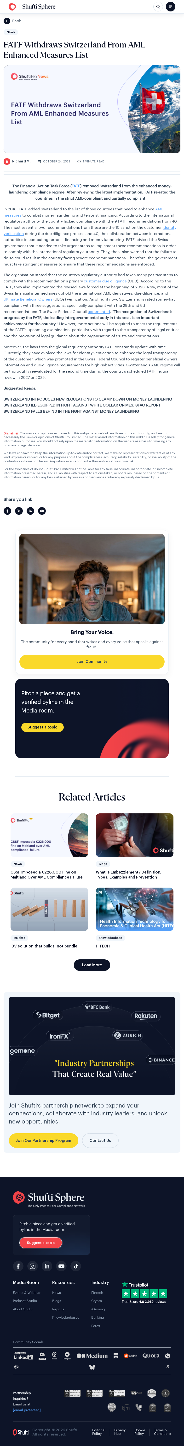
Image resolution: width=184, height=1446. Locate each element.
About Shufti (23, 1309)
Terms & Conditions (162, 1432)
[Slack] (16, 1367)
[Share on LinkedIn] (30, 511)
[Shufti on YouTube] (42, 511)
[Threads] (54, 1356)
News (56, 1293)
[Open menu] (170, 6)
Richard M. (18, 161)
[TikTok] (75, 1266)
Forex (95, 1326)
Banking (97, 1317)
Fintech (97, 1293)
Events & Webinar (26, 1293)
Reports (58, 1309)
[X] (168, 1367)
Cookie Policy (139, 1432)
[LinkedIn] (47, 1266)
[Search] (158, 6)
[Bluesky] (92, 1367)
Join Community (92, 662)
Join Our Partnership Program (43, 1141)
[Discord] (42, 1356)
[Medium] (92, 1355)
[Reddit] (131, 1355)
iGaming (98, 1309)
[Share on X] (19, 511)
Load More (92, 965)
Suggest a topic (43, 727)
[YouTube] (61, 1266)
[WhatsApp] (167, 1355)
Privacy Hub (120, 1432)
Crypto (96, 1301)
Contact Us (100, 1141)
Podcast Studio (25, 1301)
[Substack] (116, 1355)
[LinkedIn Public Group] (23, 1356)
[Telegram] (67, 1356)
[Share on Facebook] (7, 511)
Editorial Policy (98, 1432)
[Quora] (151, 1355)
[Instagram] (32, 1266)
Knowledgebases (65, 1317)
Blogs (56, 1301)
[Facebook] (18, 1266)
